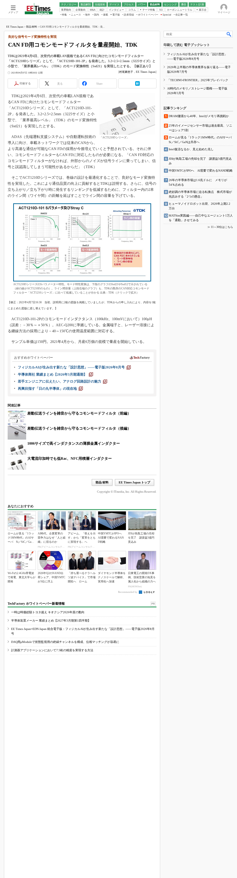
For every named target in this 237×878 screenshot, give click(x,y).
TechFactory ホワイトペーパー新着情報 (36, 603)
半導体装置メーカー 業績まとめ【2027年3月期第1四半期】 (51, 620)
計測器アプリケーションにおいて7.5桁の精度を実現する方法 (52, 650)
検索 (229, 34)
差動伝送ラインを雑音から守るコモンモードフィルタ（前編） (79, 413)
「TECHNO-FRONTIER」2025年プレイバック (197, 80)
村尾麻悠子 (126, 71)
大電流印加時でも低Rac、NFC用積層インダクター (69, 458)
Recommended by (128, 592)
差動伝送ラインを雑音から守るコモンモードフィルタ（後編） (79, 428)
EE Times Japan (14, 26)
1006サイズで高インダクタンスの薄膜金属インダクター (73, 443)
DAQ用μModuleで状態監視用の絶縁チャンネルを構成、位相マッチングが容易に (65, 642)
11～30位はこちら (222, 227)
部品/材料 (31, 26)
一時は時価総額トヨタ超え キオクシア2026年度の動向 (47, 612)
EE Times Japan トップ (134, 482)
